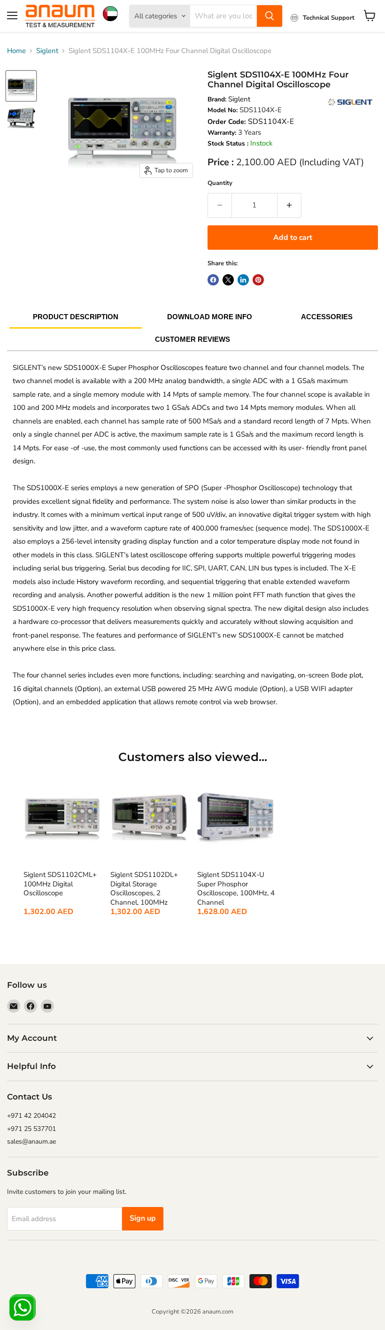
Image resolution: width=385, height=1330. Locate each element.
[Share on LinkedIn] (243, 279)
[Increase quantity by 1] (289, 205)
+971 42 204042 (31, 1115)
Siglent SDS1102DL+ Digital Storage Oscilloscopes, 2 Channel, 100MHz (144, 888)
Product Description (75, 317)
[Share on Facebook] (213, 279)
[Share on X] (228, 279)
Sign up (143, 1218)
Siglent (47, 50)
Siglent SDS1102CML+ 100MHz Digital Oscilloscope (60, 884)
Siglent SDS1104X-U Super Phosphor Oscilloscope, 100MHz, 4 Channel (236, 888)
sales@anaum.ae (31, 1141)
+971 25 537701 (31, 1128)
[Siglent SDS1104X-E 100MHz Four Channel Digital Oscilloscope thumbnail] (21, 86)
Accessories (327, 317)
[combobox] (223, 16)
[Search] (269, 16)
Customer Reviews (192, 339)
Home (16, 50)
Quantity (220, 183)
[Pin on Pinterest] (258, 279)
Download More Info (209, 317)
